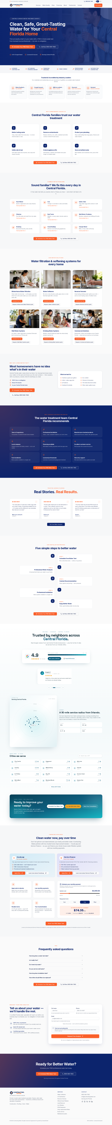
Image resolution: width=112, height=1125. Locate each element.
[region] (56, 678)
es (100, 1)
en (97, 1)
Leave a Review (55, 658)
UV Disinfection (61, 1096)
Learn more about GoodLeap (36, 873)
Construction (13, 1104)
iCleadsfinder (45, 1120)
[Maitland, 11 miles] (35, 716)
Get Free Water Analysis (56, 524)
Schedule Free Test (16, 301)
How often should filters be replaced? (40, 977)
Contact (80, 5)
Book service (61, 1111)
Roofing (19, 1104)
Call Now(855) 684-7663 (48, 47)
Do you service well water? (37, 969)
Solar (23, 1104)
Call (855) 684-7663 (74, 806)
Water (27, 1104)
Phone (77, 1008)
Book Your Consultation (90, 806)
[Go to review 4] (56, 687)
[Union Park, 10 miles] (39, 721)
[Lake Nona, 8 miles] (38, 724)
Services (38, 5)
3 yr (75, 902)
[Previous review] (49, 687)
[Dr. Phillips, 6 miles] (29, 722)
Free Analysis (98, 5)
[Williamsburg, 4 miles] (30, 724)
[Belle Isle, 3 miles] (33, 721)
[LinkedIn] (92, 1101)
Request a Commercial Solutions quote (84, 342)
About (65, 5)
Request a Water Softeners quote (51, 304)
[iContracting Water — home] (16, 5)
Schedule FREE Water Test (48, 1074)
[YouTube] (89, 1101)
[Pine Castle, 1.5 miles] (33, 722)
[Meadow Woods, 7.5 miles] (30, 727)
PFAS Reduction (62, 1107)
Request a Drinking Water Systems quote (53, 342)
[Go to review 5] (58, 687)
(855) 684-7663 (89, 1)
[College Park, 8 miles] (30, 718)
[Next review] (63, 687)
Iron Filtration (61, 1105)
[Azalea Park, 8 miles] (38, 721)
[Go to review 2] (53, 687)
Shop (53, 5)
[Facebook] (82, 1101)
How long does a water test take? (38, 956)
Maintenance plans (62, 1113)
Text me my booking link (61, 1028)
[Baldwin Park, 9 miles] (37, 719)
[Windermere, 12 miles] (25, 724)
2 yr (64, 902)
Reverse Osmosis (62, 1098)
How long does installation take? (38, 973)
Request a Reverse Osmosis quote (83, 304)
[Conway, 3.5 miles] (34, 721)
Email (52, 1016)
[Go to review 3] (54, 687)
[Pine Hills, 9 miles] (28, 719)
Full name (54, 1008)
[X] (87, 1101)
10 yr (95, 902)
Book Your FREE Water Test (56, 923)
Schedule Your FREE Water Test (23, 47)
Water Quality (46, 5)
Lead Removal (61, 1103)
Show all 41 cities (56, 786)
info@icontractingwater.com (88, 1096)
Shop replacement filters (64, 1109)
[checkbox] (53, 1028)
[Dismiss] (26, 1118)
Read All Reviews (70, 658)
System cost (63, 891)
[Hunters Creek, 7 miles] (29, 726)
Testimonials (72, 5)
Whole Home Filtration (63, 1101)
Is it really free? (33, 960)
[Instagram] (84, 1101)
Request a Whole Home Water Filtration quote (23, 304)
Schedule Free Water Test (55, 806)
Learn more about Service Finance (85, 873)
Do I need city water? (35, 964)
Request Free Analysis (74, 1036)
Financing (59, 5)
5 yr (85, 902)
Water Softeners (62, 1094)
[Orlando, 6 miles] (36, 721)
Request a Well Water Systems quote (21, 342)
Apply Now (17, 873)
